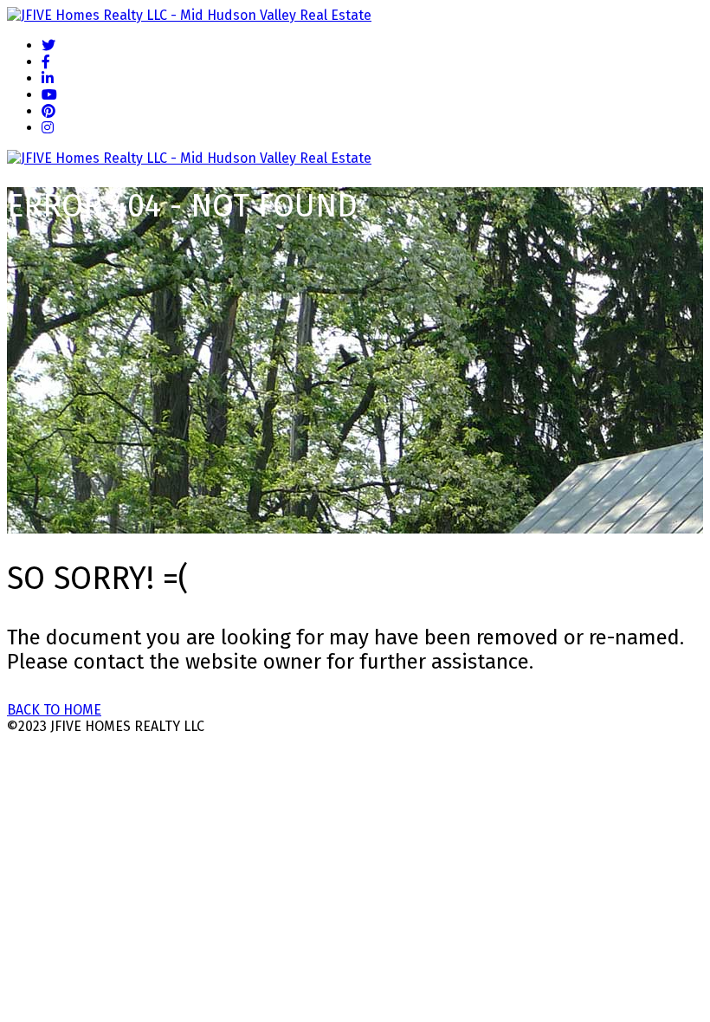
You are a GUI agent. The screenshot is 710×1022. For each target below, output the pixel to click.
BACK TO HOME (54, 710)
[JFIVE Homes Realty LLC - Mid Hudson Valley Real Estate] (189, 15)
